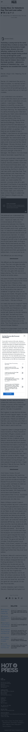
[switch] (22, 367)
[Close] (24, 336)
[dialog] (14, 366)
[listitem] (14, 364)
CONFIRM (9, 393)
